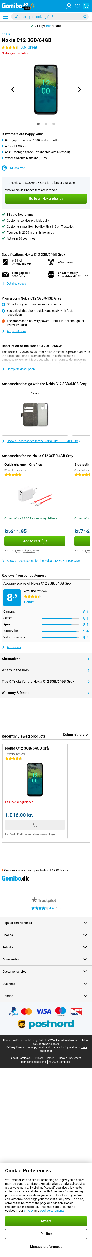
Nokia (7, 33)
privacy (29, 1210)
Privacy (39, 1058)
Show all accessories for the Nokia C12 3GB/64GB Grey (43, 441)
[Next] (79, 89)
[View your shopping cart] (86, 6)
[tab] (38, 124)
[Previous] (13, 89)
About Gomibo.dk (21, 1058)
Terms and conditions (33, 1061)
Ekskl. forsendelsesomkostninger (36, 834)
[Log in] (69, 6)
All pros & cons (16, 331)
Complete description (21, 369)
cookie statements (52, 1210)
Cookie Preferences (70, 1058)
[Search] (85, 16)
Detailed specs (16, 283)
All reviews (14, 647)
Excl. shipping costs (27, 550)
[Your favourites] (77, 6)
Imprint (51, 1058)
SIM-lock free (16, 168)
